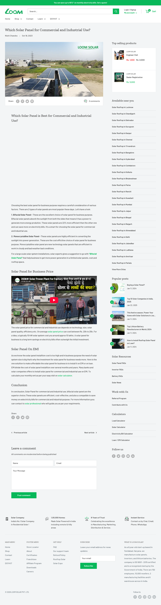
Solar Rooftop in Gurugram (123, 126)
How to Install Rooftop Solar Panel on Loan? (141, 341)
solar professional (33, 403)
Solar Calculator (118, 427)
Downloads (31, 567)
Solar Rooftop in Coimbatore (123, 165)
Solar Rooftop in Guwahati (122, 198)
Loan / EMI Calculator (121, 440)
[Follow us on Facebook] (113, 456)
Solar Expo (58, 563)
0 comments (94, 101)
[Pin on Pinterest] (22, 101)
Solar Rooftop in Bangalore (123, 152)
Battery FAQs (117, 376)
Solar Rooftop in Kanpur (122, 133)
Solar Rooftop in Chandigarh (123, 114)
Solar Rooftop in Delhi (121, 237)
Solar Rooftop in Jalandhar (123, 243)
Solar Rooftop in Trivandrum (123, 146)
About (29, 551)
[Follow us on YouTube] (128, 456)
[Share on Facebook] (17, 101)
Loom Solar (131, 52)
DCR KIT (53, 19)
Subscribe (88, 566)
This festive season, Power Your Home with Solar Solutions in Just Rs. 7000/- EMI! (141, 314)
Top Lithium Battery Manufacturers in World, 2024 (139, 327)
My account (129, 12)
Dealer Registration (134, 77)
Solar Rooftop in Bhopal (121, 217)
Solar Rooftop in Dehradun (123, 120)
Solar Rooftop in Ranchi (121, 191)
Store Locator (33, 547)
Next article (89, 432)
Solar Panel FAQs (119, 363)
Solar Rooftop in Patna (121, 185)
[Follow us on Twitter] (118, 456)
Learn (40, 19)
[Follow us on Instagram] (123, 456)
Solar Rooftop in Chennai (122, 139)
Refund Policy (59, 555)
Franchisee (31, 559)
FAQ (55, 547)
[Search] (116, 11)
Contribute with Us (119, 405)
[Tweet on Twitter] (27, 101)
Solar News (116, 382)
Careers (30, 571)
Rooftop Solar (59, 559)
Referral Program (119, 398)
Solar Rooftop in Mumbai (122, 204)
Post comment (23, 495)
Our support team (61, 551)
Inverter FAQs (117, 369)
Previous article (20, 432)
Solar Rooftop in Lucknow (122, 107)
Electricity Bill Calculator (122, 434)
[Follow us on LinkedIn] (133, 456)
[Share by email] (32, 101)
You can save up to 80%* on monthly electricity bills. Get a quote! (80, 3)
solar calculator (65, 375)
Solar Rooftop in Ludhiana (122, 250)
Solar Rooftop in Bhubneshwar (124, 178)
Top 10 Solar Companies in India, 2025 (140, 300)
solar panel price (55, 331)
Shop (17, 19)
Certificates (32, 555)
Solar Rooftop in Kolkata (122, 172)
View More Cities (119, 269)
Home (7, 19)
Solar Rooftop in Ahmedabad (123, 230)
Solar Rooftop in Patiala (122, 263)
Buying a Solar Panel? (136, 285)
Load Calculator (118, 421)
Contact (29, 19)
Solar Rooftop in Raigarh (122, 224)
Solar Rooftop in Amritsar (122, 256)
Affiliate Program (34, 563)
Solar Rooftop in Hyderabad (123, 159)
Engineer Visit (132, 55)
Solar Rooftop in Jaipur (121, 211)
